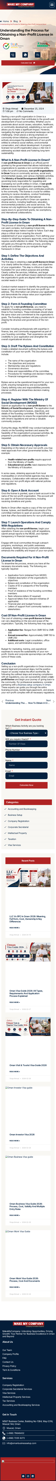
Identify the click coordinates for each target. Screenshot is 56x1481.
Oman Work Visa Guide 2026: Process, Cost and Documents (25, 1279)
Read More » (15, 928)
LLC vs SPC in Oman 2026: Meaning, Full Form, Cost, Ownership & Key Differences (28, 919)
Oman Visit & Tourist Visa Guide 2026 (28, 1065)
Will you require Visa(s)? (17, 739)
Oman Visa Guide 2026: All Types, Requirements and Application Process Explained (26, 993)
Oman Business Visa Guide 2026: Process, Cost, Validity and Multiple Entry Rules (27, 1206)
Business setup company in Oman (34, 684)
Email (8, 771)
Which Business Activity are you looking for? (24, 727)
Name (8, 760)
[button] (52, 4)
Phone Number (13, 750)
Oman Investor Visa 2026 (22, 1134)
